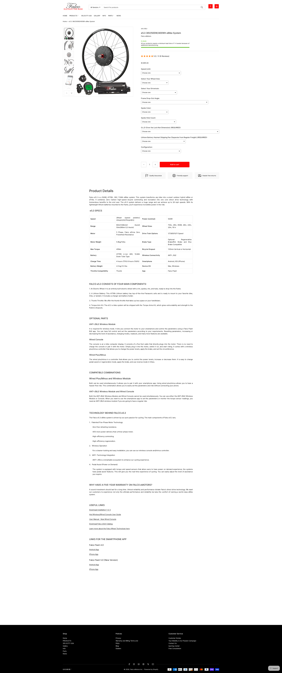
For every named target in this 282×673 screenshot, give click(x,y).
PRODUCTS (73, 16)
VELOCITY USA (86, 16)
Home (65, 16)
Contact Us (173, 643)
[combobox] (153, 7)
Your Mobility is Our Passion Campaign (182, 641)
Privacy (118, 638)
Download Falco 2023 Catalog (101, 524)
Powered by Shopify (151, 669)
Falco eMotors (146, 36)
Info (104, 16)
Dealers (118, 648)
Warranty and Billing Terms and (127, 641)
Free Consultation (175, 648)
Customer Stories (175, 638)
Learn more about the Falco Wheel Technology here (109, 529)
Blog (117, 646)
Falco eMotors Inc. (136, 669)
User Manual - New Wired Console (102, 519)
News (119, 16)
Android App (94, 549)
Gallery (97, 16)
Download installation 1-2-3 (100, 510)
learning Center (174, 646)
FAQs (117, 643)
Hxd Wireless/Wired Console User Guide (105, 514)
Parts (110, 16)
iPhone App (93, 554)
